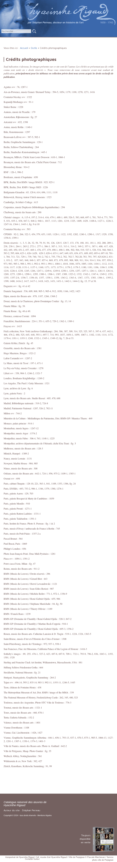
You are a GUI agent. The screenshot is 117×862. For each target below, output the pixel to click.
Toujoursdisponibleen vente (85, 839)
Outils (86, 38)
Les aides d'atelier (66, 38)
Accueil (11, 38)
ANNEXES (102, 38)
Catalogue (25, 38)
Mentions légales (44, 815)
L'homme (43, 38)
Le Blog (59, 43)
